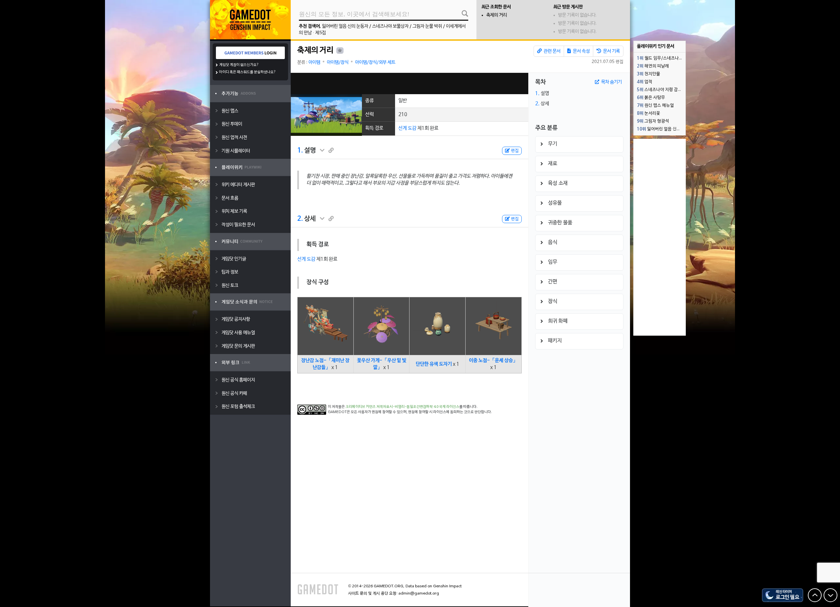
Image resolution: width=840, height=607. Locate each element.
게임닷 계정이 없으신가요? (239, 65)
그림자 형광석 (653, 121)
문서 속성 (581, 51)
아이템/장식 (337, 62)
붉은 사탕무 (651, 97)
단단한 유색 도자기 (434, 364)
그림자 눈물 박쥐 (427, 26)
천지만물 (648, 74)
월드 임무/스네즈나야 (660, 58)
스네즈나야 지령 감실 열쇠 (661, 90)
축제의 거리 (496, 15)
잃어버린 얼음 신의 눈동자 (345, 26)
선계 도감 (407, 128)
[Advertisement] (409, 83)
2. (300, 218)
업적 (644, 82)
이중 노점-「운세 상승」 (493, 360)
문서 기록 (611, 51)
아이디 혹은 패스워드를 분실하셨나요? (247, 72)
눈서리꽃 (648, 113)
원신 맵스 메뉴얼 (655, 105)
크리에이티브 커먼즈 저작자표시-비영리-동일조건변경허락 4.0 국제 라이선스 (402, 407)
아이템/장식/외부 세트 (375, 62)
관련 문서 (551, 51)
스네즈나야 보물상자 (390, 26)
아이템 (314, 62)
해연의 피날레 (653, 66)
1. (300, 150)
